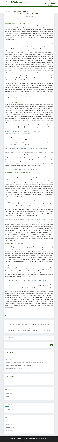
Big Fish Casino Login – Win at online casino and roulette (20, 359)
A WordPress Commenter (12, 381)
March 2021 (9, 393)
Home (7, 7)
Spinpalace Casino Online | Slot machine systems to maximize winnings (22, 131)
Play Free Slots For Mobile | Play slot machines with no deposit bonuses (22, 169)
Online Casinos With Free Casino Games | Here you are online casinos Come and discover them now (29, 219)
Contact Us (25, 11)
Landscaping (19, 7)
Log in (7, 422)
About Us (12, 7)
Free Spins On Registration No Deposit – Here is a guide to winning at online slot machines (27, 148)
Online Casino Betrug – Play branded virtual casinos (17, 133)
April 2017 (8, 396)
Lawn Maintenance (43, 7)
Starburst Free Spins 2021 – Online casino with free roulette (20, 357)
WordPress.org (10, 430)
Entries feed (9, 424)
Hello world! (23, 381)
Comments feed (10, 427)
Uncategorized (10, 409)
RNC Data (34, 440)
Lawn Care (34, 7)
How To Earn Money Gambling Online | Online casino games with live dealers (24, 362)
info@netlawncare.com (52, 5)
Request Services (17, 11)
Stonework (27, 7)
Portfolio (8, 11)
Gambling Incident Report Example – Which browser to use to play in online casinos (25, 280)
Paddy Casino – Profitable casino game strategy (17, 368)
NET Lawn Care (15, 2)
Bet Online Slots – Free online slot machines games (18, 365)
